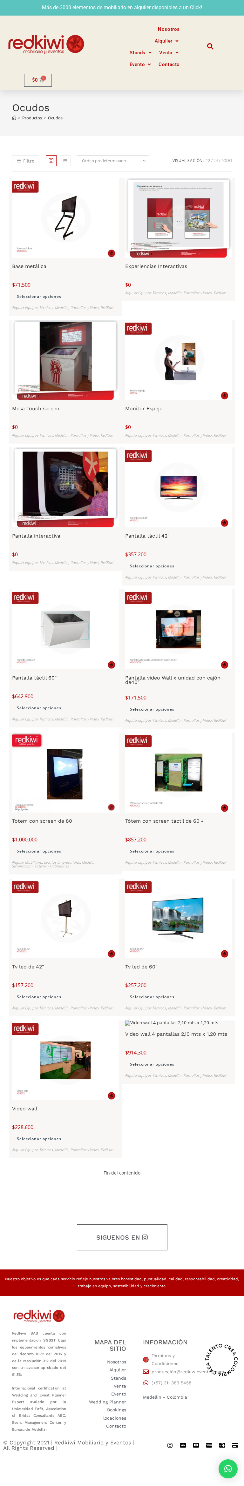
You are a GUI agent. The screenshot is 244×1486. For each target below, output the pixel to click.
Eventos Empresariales (62, 862)
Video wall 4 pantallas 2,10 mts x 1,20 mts (176, 1034)
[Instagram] (170, 1445)
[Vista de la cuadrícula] (51, 160)
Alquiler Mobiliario (27, 862)
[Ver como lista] (65, 160)
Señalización (22, 866)
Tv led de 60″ (141, 967)
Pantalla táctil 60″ (34, 678)
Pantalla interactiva (36, 536)
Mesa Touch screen (35, 408)
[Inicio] (14, 118)
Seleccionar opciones (39, 296)
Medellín (62, 307)
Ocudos (55, 118)
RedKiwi (107, 307)
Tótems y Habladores (52, 866)
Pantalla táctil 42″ (147, 536)
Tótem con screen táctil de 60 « (164, 821)
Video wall (24, 1109)
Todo (226, 160)
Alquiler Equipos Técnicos (32, 307)
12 (208, 160)
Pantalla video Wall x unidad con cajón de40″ (172, 680)
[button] (167, 41)
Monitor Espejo (144, 408)
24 (216, 160)
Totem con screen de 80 (42, 821)
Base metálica (29, 266)
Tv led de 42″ (28, 967)
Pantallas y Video (85, 307)
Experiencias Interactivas (156, 266)
